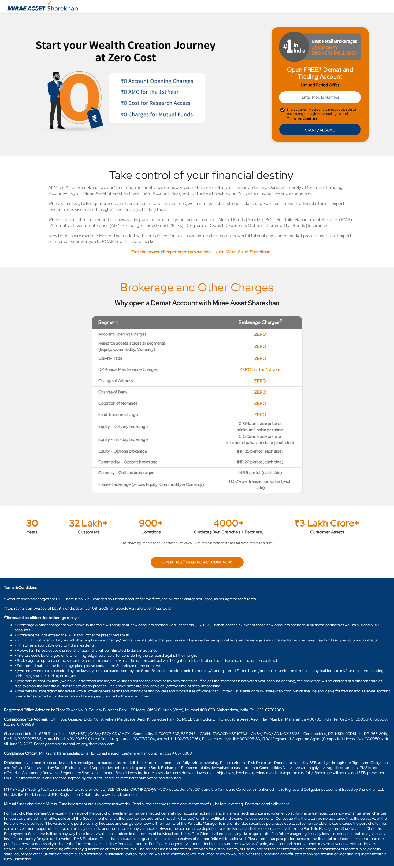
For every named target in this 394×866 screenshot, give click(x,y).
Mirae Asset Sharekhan (105, 193)
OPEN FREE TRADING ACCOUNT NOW (197, 562)
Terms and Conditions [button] (302, 119)
